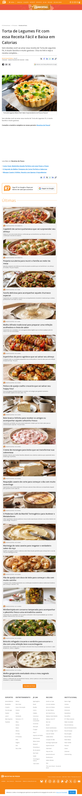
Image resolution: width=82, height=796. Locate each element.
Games (17, 725)
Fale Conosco (10, 781)
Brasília (19, 2)
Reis (47, 763)
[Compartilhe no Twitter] (41, 59)
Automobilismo (9, 701)
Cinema (18, 710)
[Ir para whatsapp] (75, 781)
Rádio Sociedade (68, 722)
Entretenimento (23, 697)
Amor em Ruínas (50, 707)
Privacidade (18, 781)
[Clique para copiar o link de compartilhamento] (56, 59)
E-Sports (7, 707)
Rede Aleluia (67, 739)
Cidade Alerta (49, 736)
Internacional (36, 738)
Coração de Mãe (50, 739)
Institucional (70, 697)
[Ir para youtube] (79, 781)
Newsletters (67, 713)
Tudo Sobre (36, 763)
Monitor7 (35, 744)
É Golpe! (35, 729)
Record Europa (68, 731)
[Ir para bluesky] (41, 781)
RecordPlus (67, 716)
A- (9, 64)
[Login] (79, 2)
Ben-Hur (48, 722)
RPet (17, 739)
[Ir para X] (73, 2)
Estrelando (18, 716)
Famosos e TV (19, 719)
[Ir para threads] (58, 781)
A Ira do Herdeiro (50, 704)
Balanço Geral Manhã (51, 716)
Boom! (48, 725)
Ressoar (66, 745)
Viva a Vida (18, 748)
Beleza (17, 701)
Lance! (6, 716)
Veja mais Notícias (29, 686)
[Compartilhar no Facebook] (44, 59)
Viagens (18, 742)
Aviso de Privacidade (61, 792)
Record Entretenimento (70, 728)
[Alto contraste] (3, 64)
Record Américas (68, 725)
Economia (35, 723)
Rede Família (67, 742)
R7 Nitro (18, 733)
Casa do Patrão (50, 733)
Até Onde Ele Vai (50, 713)
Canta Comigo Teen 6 (51, 731)
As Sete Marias (50, 710)
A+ (6, 64)
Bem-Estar (18, 704)
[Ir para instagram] (75, 2)
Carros (34, 710)
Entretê (32, 2)
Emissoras (67, 710)
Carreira (66, 704)
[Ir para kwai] (54, 781)
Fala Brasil (48, 748)
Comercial (67, 707)
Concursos (36, 716)
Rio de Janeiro (36, 750)
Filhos (17, 722)
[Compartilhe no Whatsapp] (50, 59)
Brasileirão (8, 704)
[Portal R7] (4, 2)
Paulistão (7, 722)
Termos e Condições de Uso (29, 781)
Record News (58, 2)
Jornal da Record (50, 754)
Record (50, 2)
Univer (66, 748)
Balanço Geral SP (50, 719)
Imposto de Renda (38, 735)
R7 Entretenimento (6, 25)
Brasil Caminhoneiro (51, 728)
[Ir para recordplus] (62, 781)
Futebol (7, 713)
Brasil (34, 704)
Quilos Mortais (50, 760)
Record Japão (67, 733)
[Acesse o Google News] (53, 59)
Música (17, 731)
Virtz (17, 745)
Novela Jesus (49, 757)
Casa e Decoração (20, 707)
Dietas (17, 713)
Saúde (34, 756)
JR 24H (44, 2)
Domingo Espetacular (51, 742)
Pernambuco (36, 747)
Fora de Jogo (8, 710)
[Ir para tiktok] (66, 781)
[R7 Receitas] (41, 7)
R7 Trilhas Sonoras (69, 719)
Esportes (39, 2)
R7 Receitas (14, 25)
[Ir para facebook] (70, 2)
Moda (17, 728)
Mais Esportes (8, 719)
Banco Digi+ (67, 701)
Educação (35, 726)
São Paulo (35, 753)
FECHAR (72, 792)
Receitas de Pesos (23, 25)
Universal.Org (67, 754)
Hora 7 (35, 732)
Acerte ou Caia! (50, 701)
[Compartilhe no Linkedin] (47, 59)
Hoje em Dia (49, 751)
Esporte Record (50, 745)
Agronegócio (36, 701)
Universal (66, 751)
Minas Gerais (36, 741)
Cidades (35, 713)
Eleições (26, 2)
